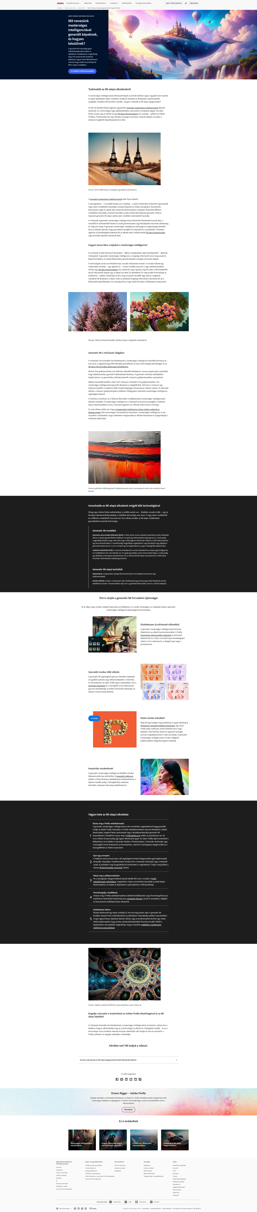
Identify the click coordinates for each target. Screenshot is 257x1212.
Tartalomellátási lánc (90, 1168)
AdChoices (198, 1208)
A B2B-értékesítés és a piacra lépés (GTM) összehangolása (96, 1176)
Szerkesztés (113, 3)
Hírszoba (175, 1176)
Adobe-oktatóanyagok (149, 1173)
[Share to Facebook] (117, 1079)
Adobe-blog (175, 1195)
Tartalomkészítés (100, 3)
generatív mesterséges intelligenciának (106, 199)
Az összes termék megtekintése (64, 1189)
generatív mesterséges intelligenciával (142, 108)
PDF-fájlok (58, 1178)
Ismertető (175, 1168)
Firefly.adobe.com (133, 835)
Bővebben (128, 1109)
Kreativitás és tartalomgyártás (93, 1173)
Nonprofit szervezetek (120, 1168)
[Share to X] (121, 1079)
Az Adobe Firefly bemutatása (82, 71)
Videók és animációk (61, 1175)
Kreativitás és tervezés (73, 3)
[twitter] (82, 1209)
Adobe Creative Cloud (70, 8)
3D (57, 1181)
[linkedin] (86, 1209)
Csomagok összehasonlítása (143, 3)
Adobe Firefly (88, 3)
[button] (185, 3)
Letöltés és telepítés (149, 1168)
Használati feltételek (155, 1208)
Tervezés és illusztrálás (62, 1172)
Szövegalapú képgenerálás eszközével (156, 635)
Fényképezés (59, 1170)
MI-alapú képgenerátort (108, 269)
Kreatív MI (58, 1167)
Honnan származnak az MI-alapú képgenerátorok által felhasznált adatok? (108, 1060)
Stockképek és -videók (61, 1186)
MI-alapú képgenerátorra (128, 114)
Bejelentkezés (194, 3)
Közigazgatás (118, 1171)
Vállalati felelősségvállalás (179, 1179)
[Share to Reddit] (135, 1079)
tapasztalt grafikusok (124, 776)
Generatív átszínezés (96, 685)
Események (176, 1173)
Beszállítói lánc (176, 1184)
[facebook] (75, 1209)
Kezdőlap (59, 8)
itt (117, 838)
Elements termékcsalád (62, 1183)
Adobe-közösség (148, 1171)
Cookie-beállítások (166, 1208)
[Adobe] (60, 3)
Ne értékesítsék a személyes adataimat (183, 1208)
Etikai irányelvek (177, 1190)
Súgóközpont (147, 1165)
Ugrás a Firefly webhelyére (174, 3)
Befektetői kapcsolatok (178, 1181)
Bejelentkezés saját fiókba (179, 1165)
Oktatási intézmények (120, 1165)
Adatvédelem (146, 1208)
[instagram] (79, 1209)
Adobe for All (176, 1192)
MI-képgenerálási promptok (110, 867)
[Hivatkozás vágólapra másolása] (140, 1079)
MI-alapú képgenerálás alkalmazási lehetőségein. (108, 366)
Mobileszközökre (127, 3)
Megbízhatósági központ (179, 1187)
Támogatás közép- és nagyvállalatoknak (153, 1176)
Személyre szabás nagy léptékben (93, 1165)
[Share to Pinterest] (131, 1079)
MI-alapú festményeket (155, 232)
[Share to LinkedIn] (126, 1079)
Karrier (174, 1171)
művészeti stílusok (134, 898)
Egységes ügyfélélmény (91, 1171)
